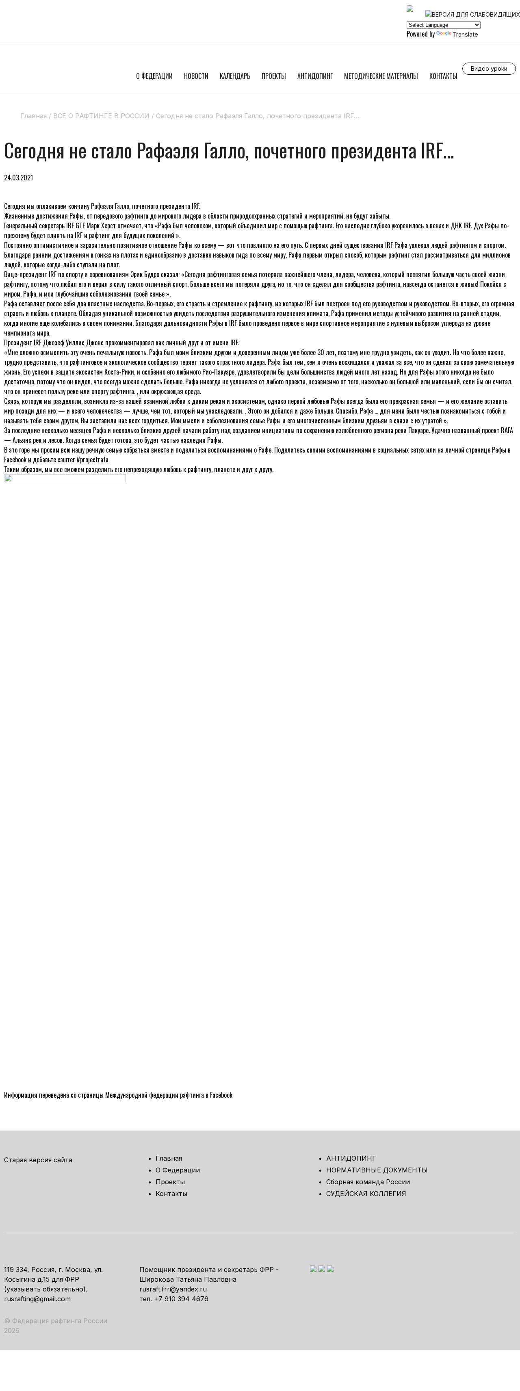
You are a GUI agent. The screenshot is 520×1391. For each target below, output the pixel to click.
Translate (465, 34)
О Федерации (154, 76)
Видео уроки (489, 68)
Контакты (443, 76)
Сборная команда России (368, 1182)
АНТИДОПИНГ (315, 76)
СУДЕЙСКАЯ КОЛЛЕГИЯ (366, 1194)
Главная (169, 1158)
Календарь (235, 76)
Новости (196, 76)
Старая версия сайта (38, 1160)
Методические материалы (381, 76)
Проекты (274, 76)
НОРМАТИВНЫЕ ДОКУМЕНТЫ (377, 1170)
